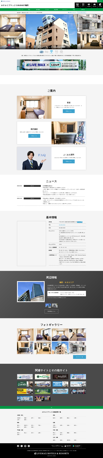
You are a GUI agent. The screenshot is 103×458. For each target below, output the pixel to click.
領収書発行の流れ (46, 450)
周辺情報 (56, 9)
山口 (54, 434)
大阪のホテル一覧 (25, 12)
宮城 (39, 418)
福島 (25, 419)
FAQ (74, 9)
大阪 (54, 425)
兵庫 (61, 425)
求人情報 (74, 450)
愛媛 (68, 432)
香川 (61, 434)
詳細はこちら (69, 111)
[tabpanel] (51, 291)
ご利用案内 (29, 450)
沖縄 (75, 440)
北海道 (18, 418)
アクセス (47, 9)
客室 (29, 9)
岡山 (54, 432)
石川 (32, 432)
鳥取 (75, 432)
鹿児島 (68, 440)
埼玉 (32, 425)
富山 (25, 432)
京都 (68, 425)
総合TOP (18, 12)
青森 (25, 418)
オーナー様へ (69, 450)
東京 (18, 425)
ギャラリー (65, 9)
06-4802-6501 (62, 224)
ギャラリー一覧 (79, 356)
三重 (75, 418)
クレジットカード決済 (54, 450)
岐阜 (54, 418)
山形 (18, 419)
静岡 (61, 418)
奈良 (75, 425)
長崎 (61, 440)
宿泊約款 (40, 450)
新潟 (18, 432)
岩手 (32, 418)
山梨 (39, 432)
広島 (61, 432)
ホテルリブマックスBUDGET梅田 (15, 5)
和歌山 (54, 427)
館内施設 (38, 9)
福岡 (54, 440)
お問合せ (83, 9)
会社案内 (65, 450)
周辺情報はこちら (51, 311)
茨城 (32, 427)
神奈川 (25, 425)
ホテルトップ (20, 9)
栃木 (18, 427)
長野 (18, 434)
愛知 (68, 418)
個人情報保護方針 (35, 450)
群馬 (25, 427)
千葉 (39, 425)
